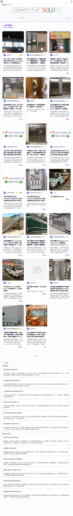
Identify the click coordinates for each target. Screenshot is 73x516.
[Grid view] (67, 18)
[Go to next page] (40, 356)
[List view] (69, 18)
